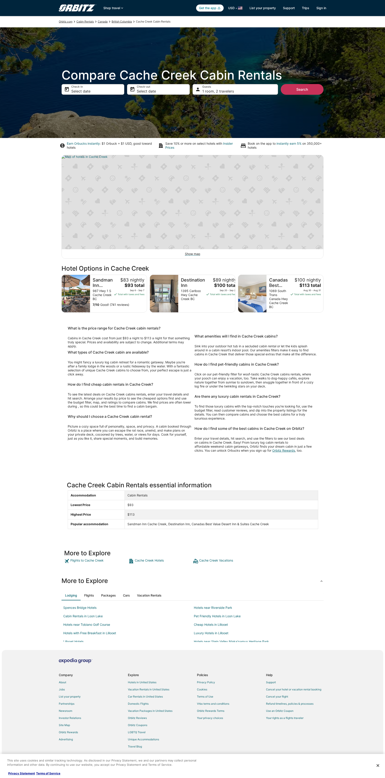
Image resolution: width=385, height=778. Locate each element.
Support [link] (271, 682)
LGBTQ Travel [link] (136, 732)
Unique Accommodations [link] (143, 739)
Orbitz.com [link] (65, 21)
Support (289, 8)
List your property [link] (70, 696)
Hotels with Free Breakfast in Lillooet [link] (89, 633)
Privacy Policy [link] (206, 682)
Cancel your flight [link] (277, 696)
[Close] (378, 765)
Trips (305, 8)
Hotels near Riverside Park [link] (213, 607)
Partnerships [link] (66, 703)
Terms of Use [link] (205, 696)
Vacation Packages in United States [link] (150, 710)
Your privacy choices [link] (210, 718)
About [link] (62, 682)
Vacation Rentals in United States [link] (148, 689)
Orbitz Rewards (283, 450)
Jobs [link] (62, 689)
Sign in (321, 8)
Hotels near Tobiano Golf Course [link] (86, 624)
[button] (192, 580)
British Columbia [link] (122, 21)
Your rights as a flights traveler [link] (284, 718)
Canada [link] (103, 21)
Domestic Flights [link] (138, 703)
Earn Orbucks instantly (83, 143)
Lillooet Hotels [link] (73, 641)
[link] (96, 561)
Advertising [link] (66, 739)
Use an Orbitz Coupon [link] (279, 710)
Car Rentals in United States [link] (145, 696)
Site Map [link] (64, 725)
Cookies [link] (202, 689)
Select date (80, 91)
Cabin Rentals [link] (85, 21)
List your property (263, 8)
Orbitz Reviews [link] (137, 718)
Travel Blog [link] (135, 746)
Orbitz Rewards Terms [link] (210, 710)
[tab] (71, 595)
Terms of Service (48, 773)
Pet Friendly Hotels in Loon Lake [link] (217, 616)
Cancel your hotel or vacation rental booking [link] (293, 689)
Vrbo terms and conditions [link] (213, 703)
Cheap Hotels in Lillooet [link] (211, 624)
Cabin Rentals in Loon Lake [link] (83, 616)
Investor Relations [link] (70, 718)
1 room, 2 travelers (218, 91)
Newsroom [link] (65, 710)
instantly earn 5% (288, 143)
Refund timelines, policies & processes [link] (289, 703)
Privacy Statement (21, 773)
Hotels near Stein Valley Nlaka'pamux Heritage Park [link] (231, 641)
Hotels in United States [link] (142, 682)
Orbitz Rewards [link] (68, 732)
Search (302, 89)
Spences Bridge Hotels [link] (79, 607)
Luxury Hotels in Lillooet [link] (211, 633)
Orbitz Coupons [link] (137, 725)
